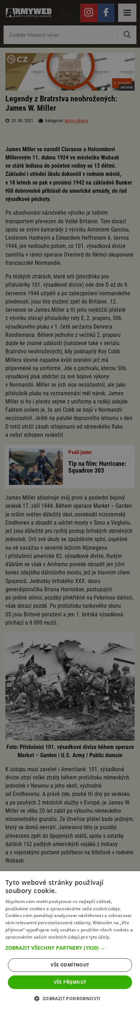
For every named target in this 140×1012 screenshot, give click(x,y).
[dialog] (70, 941)
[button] (70, 948)
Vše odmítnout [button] (70, 965)
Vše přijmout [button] (70, 982)
